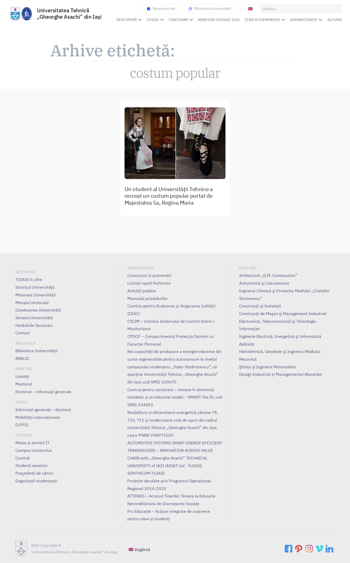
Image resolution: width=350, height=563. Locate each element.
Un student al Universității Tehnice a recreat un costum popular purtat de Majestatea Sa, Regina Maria (169, 196)
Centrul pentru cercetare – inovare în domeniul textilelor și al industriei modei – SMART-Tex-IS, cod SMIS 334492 (174, 397)
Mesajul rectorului (32, 302)
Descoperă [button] (126, 19)
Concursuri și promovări (149, 275)
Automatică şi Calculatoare (264, 283)
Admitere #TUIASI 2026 (219, 19)
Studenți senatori (31, 465)
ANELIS (22, 358)
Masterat (23, 384)
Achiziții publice (141, 290)
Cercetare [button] (178, 19)
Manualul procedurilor (147, 298)
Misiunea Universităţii (35, 294)
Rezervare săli (164, 8)
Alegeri (334, 19)
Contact (22, 332)
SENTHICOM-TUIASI (145, 473)
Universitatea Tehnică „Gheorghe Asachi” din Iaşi (69, 13)
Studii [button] (153, 19)
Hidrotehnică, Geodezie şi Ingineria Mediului (279, 351)
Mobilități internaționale (37, 417)
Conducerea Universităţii (38, 309)
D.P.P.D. (22, 424)
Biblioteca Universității (212, 8)
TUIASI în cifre (28, 279)
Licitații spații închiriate (149, 283)
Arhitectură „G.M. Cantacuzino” (268, 275)
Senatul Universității (34, 317)
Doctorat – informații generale (43, 391)
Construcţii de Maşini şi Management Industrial (282, 313)
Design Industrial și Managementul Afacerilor (280, 374)
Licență (22, 376)
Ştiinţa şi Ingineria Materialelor (267, 366)
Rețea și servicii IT (32, 442)
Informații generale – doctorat (43, 409)
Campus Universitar (33, 450)
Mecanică (248, 359)
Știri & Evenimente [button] (262, 19)
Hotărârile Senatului (34, 325)
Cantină (22, 458)
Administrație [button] (303, 19)
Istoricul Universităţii (34, 287)
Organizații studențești (36, 480)
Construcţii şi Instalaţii (260, 305)
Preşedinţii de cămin (34, 473)
